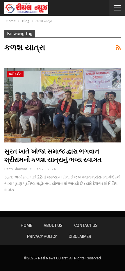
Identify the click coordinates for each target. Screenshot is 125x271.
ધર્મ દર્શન (15, 74)
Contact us (86, 225)
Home (26, 225)
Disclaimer (80, 236)
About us (53, 225)
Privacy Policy (42, 236)
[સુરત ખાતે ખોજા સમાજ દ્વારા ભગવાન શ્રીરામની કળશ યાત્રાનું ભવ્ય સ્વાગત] (62, 105)
